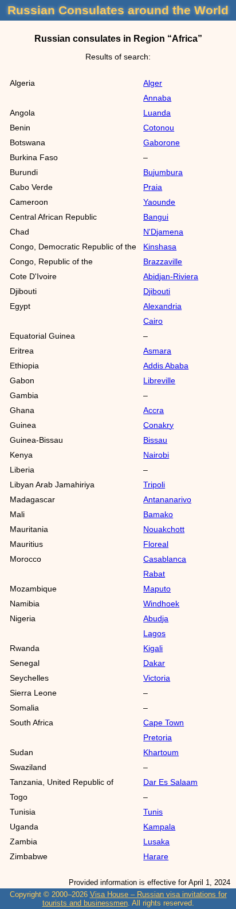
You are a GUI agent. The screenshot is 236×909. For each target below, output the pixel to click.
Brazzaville (162, 261)
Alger (152, 83)
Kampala (159, 826)
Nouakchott (163, 529)
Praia (152, 187)
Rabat (154, 573)
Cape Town (163, 722)
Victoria (156, 677)
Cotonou (158, 127)
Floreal (155, 544)
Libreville (159, 380)
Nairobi (156, 454)
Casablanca (164, 558)
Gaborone (161, 142)
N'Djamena (163, 231)
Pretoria (157, 737)
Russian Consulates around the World (118, 10)
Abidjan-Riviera (170, 276)
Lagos (154, 633)
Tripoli (154, 484)
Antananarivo (167, 499)
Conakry (158, 425)
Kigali (153, 648)
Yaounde (159, 202)
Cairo (153, 321)
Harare (155, 856)
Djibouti (156, 291)
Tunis (153, 811)
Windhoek (161, 603)
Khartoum (161, 752)
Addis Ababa (165, 365)
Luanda (157, 112)
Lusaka (156, 841)
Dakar (154, 663)
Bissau (155, 439)
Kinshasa (159, 246)
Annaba (157, 97)
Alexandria (162, 306)
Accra (153, 410)
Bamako (158, 514)
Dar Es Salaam (170, 782)
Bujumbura (163, 172)
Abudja (155, 618)
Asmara (157, 350)
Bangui (155, 216)
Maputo (157, 588)
